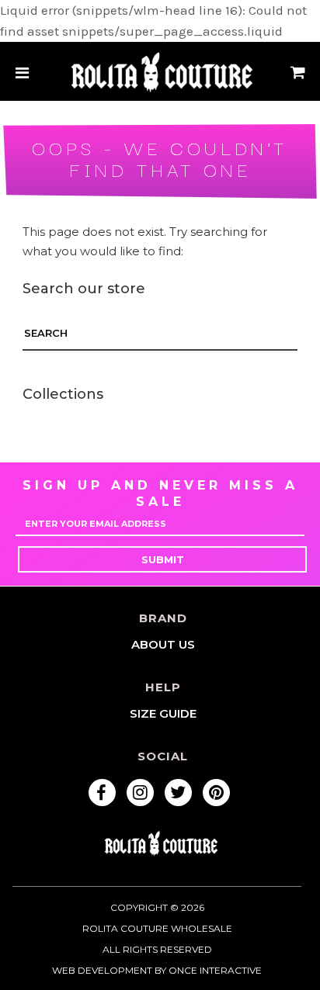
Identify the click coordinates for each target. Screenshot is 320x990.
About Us (163, 644)
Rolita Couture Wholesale (157, 928)
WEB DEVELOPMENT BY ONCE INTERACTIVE (157, 970)
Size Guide (163, 713)
